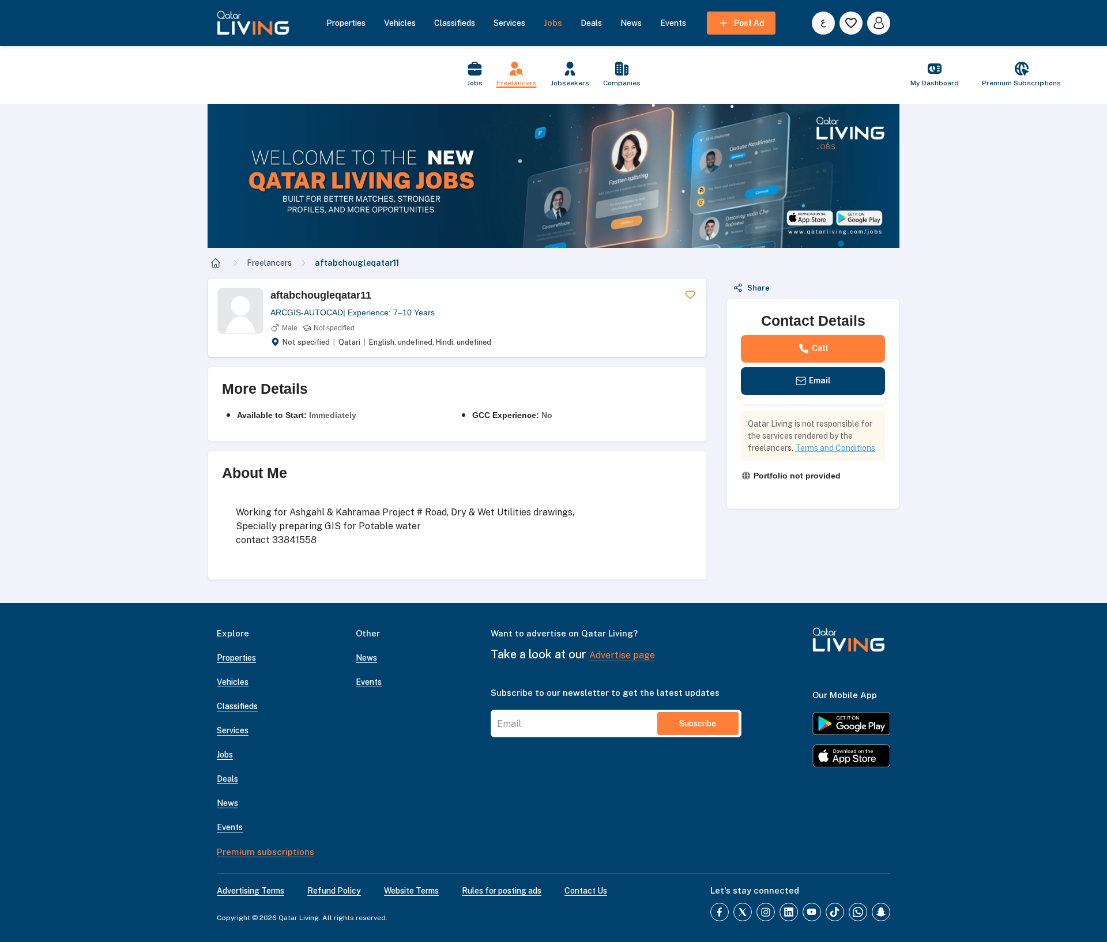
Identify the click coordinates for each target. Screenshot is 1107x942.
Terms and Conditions (835, 448)
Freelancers (269, 262)
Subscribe (697, 723)
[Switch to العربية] (823, 23)
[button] (553, 176)
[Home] (216, 263)
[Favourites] (851, 23)
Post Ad (749, 23)
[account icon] (878, 23)
